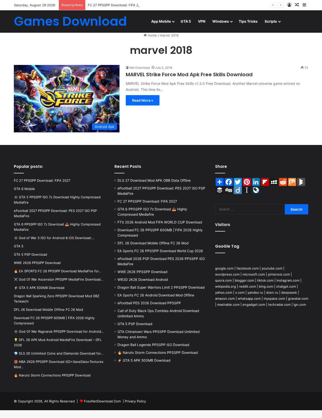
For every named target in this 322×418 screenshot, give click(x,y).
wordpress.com (227, 274)
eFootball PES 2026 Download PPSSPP (149, 303)
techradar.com (279, 304)
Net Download (140, 67)
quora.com (223, 280)
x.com (240, 292)
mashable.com (228, 304)
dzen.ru (272, 292)
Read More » (142, 100)
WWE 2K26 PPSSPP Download (142, 272)
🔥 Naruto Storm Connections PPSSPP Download (157, 353)
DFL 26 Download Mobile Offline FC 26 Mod (152, 243)
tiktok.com (265, 280)
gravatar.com (298, 298)
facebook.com (247, 268)
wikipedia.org (225, 286)
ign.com (300, 304)
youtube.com (272, 268)
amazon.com (225, 298)
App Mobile (161, 21)
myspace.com (274, 298)
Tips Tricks (248, 21)
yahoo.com (223, 292)
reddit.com (247, 286)
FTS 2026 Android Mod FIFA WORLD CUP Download (159, 222)
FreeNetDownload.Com (102, 401)
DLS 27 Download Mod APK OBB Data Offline (154, 180)
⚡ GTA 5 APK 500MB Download (143, 360)
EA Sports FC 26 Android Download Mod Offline (155, 295)
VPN (201, 21)
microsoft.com (254, 274)
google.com (224, 268)
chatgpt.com (286, 286)
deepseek (289, 292)
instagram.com (287, 280)
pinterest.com (279, 274)
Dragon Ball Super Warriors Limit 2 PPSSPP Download (161, 287)
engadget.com (254, 304)
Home (152, 35)
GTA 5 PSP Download (134, 324)
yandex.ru (255, 292)
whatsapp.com (249, 298)
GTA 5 (186, 21)
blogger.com (244, 280)
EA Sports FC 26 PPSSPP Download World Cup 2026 (160, 251)
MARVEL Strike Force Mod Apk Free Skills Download (189, 74)
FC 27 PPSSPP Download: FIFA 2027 (116, 5)
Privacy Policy (135, 401)
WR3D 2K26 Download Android (142, 280)
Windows (220, 21)
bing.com (266, 286)
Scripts (271, 21)
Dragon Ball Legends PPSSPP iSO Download (153, 345)
